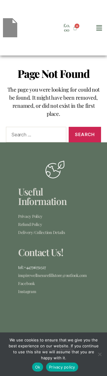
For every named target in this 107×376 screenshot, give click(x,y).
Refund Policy (30, 224)
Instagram (27, 291)
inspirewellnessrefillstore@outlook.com (52, 275)
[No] (100, 354)
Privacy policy (62, 367)
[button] (99, 27)
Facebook (26, 283)
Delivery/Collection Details (41, 232)
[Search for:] (35, 136)
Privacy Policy (30, 216)
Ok (37, 367)
